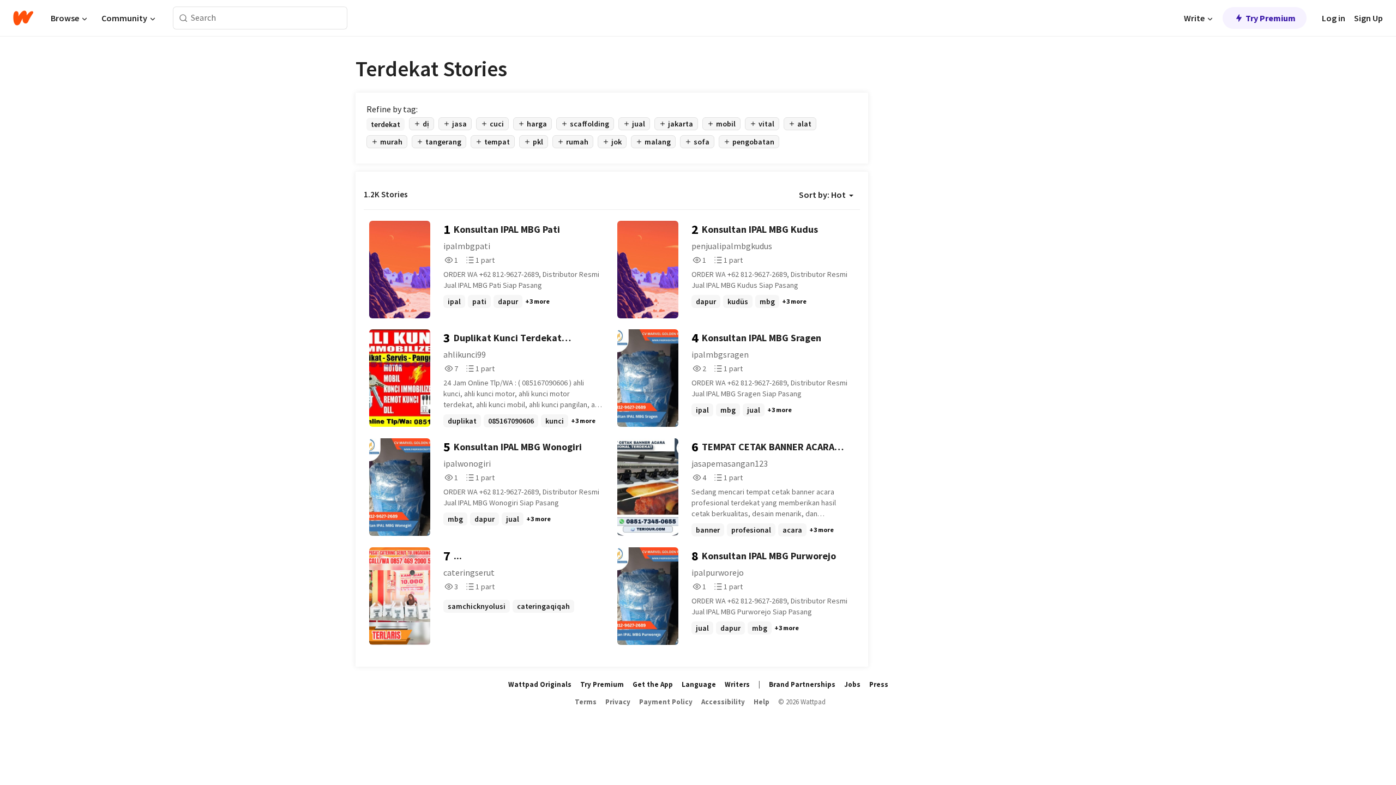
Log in (1333, 18)
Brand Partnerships (802, 684)
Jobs (852, 684)
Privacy (617, 701)
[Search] (183, 18)
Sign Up (1368, 18)
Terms (586, 701)
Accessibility (723, 701)
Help (761, 701)
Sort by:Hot (822, 194)
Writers (737, 684)
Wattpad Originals (539, 684)
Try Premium (1270, 18)
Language (699, 684)
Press (878, 684)
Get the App (653, 684)
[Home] (23, 18)
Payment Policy (666, 701)
